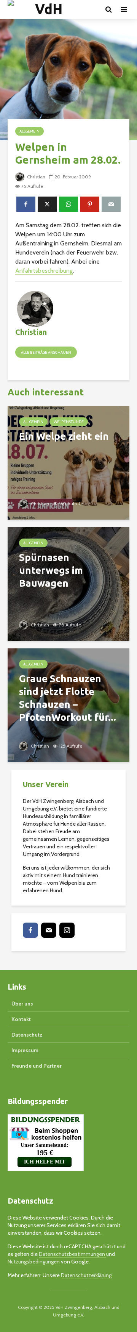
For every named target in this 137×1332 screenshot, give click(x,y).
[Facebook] (30, 930)
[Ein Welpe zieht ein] (68, 462)
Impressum (24, 1050)
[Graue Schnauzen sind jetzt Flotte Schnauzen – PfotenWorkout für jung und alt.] (68, 704)
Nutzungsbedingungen (34, 1261)
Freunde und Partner (36, 1065)
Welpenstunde (69, 421)
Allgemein (29, 131)
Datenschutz (27, 1034)
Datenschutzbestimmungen (72, 1254)
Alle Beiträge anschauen (46, 352)
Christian (35, 177)
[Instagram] (67, 930)
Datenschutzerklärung (86, 1275)
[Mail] (48, 930)
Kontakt (21, 1019)
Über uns (22, 1003)
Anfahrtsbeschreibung (44, 270)
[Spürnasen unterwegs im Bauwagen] (68, 583)
